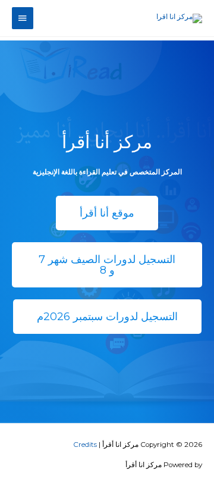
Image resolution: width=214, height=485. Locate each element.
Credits (85, 444)
